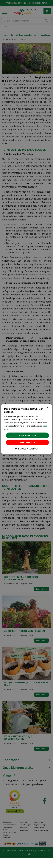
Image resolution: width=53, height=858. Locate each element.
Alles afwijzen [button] (27, 442)
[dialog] (26, 429)
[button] (26, 448)
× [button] (47, 407)
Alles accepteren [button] (27, 435)
